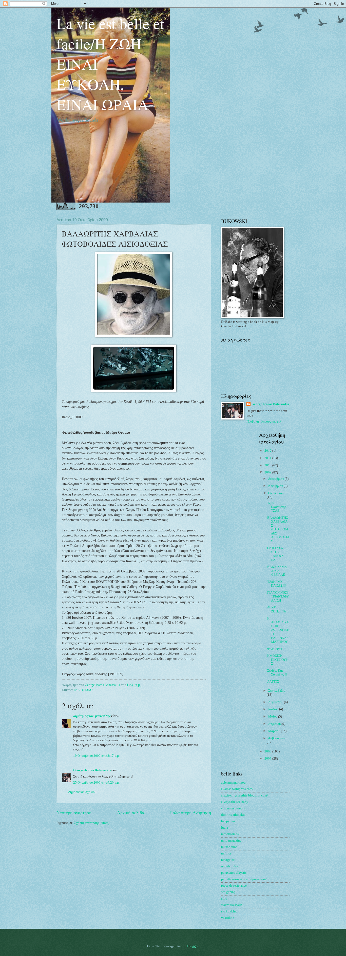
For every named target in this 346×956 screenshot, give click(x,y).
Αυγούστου (276, 702)
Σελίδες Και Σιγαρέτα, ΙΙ (277, 672)
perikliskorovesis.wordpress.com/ (244, 879)
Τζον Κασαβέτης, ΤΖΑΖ (277, 507)
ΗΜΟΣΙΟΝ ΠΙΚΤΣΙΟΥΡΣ (277, 659)
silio (224, 898)
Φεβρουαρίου (277, 738)
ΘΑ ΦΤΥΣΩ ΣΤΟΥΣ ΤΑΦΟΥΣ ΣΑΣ (275, 554)
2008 (268, 751)
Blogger (192, 946)
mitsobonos (229, 847)
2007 (268, 758)
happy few (228, 821)
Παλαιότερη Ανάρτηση (190, 812)
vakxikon (227, 918)
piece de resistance (234, 885)
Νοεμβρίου (276, 486)
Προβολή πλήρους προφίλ (263, 421)
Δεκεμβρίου (276, 479)
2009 (268, 472)
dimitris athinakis (233, 814)
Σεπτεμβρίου (276, 690)
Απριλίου (274, 724)
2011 (268, 458)
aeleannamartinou (233, 782)
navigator (227, 860)
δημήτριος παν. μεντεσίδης (91, 716)
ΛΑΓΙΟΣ (273, 681)
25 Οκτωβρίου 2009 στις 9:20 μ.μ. (96, 782)
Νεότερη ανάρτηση (73, 812)
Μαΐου (273, 716)
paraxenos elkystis (233, 872)
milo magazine (231, 840)
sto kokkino (229, 911)
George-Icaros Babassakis (92, 770)
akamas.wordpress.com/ (237, 789)
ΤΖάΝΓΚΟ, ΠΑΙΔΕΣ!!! (276, 583)
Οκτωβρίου (275, 493)
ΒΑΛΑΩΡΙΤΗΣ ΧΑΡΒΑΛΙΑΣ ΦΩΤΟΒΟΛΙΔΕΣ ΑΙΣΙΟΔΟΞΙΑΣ (278, 529)
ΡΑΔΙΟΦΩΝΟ (83, 690)
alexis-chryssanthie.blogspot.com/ (244, 795)
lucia (224, 827)
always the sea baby (234, 802)
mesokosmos (230, 834)
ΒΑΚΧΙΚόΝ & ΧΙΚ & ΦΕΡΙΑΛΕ (277, 570)
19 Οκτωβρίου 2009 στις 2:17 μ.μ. (96, 756)
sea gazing (228, 892)
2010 (268, 465)
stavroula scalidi (232, 905)
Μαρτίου (274, 731)
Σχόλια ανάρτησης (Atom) (91, 823)
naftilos (226, 853)
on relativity (229, 866)
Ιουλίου (273, 709)
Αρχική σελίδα (130, 812)
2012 (268, 450)
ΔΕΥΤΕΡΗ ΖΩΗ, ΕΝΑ (276, 609)
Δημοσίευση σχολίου (82, 792)
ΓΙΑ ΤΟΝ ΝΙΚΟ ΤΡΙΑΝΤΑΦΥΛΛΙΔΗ (278, 596)
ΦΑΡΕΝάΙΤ (275, 649)
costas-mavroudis (233, 808)
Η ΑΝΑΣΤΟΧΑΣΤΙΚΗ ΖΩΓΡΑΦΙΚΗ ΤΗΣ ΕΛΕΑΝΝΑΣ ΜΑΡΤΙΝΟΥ (278, 630)
